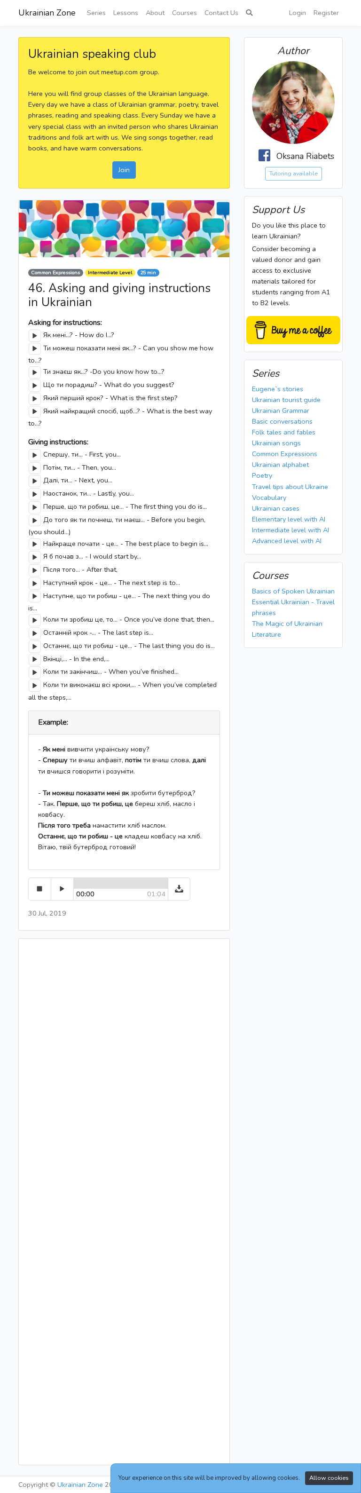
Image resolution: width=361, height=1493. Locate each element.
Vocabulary (269, 497)
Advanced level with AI (287, 540)
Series (96, 12)
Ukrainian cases (275, 508)
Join (124, 169)
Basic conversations (282, 421)
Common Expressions (55, 272)
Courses (184, 12)
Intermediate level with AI (290, 530)
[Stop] (40, 889)
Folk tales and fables (283, 432)
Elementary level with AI (288, 519)
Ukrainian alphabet (280, 464)
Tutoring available (293, 173)
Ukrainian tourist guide (286, 399)
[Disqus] (124, 1074)
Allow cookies (329, 1478)
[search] (249, 13)
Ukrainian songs (276, 443)
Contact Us (221, 12)
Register (326, 12)
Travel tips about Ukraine (290, 486)
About (155, 12)
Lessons (125, 12)
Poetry (262, 475)
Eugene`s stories (277, 389)
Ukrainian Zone (47, 12)
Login (297, 12)
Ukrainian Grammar (280, 410)
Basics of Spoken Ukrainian (293, 591)
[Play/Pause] (34, 335)
